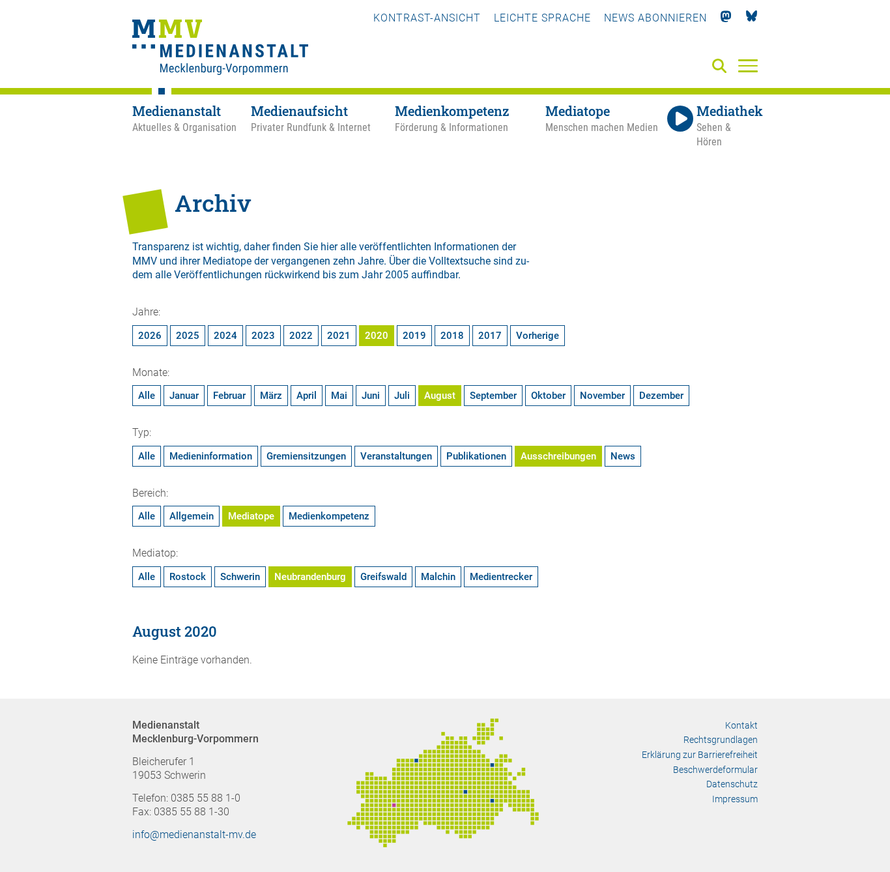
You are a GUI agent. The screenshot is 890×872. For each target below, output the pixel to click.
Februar (229, 395)
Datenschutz (732, 784)
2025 (187, 336)
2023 (263, 336)
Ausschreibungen (558, 456)
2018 (452, 336)
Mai (339, 395)
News (622, 456)
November (602, 395)
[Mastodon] (726, 18)
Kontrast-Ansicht (427, 18)
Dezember (661, 395)
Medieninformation (210, 456)
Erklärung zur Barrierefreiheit (700, 754)
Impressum (735, 799)
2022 (301, 336)
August (439, 395)
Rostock (187, 577)
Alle (146, 395)
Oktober (548, 395)
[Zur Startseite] (220, 49)
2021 (339, 336)
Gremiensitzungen (306, 456)
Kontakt (741, 725)
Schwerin (240, 577)
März (271, 395)
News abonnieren (655, 18)
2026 (150, 336)
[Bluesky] (751, 18)
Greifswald (383, 577)
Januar (184, 395)
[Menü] (748, 65)
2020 (376, 336)
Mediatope (251, 516)
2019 (414, 336)
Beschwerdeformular (715, 769)
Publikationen (476, 456)
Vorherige (537, 336)
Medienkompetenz (329, 516)
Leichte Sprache (542, 18)
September (493, 395)
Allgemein (191, 516)
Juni (371, 395)
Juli (402, 395)
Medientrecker (501, 577)
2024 (225, 336)
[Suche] (722, 67)
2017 (490, 336)
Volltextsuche (460, 261)
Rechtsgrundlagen (720, 739)
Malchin (438, 577)
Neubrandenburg (310, 577)
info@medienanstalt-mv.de (194, 834)
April (306, 395)
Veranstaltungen (396, 456)
